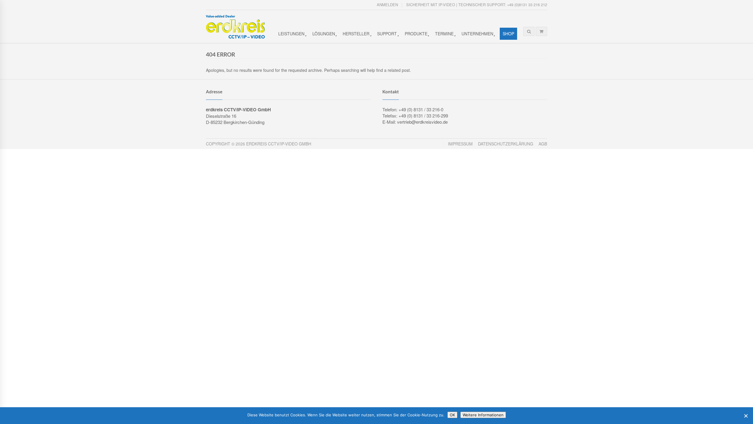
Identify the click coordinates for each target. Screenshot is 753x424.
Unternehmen (477, 34)
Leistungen (291, 34)
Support (387, 34)
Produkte (416, 34)
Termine (444, 34)
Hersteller (356, 34)
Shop (508, 34)
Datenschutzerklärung (505, 144)
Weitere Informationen (483, 415)
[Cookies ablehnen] (746, 416)
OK (452, 415)
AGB (543, 144)
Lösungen (323, 34)
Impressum (460, 144)
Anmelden (387, 4)
